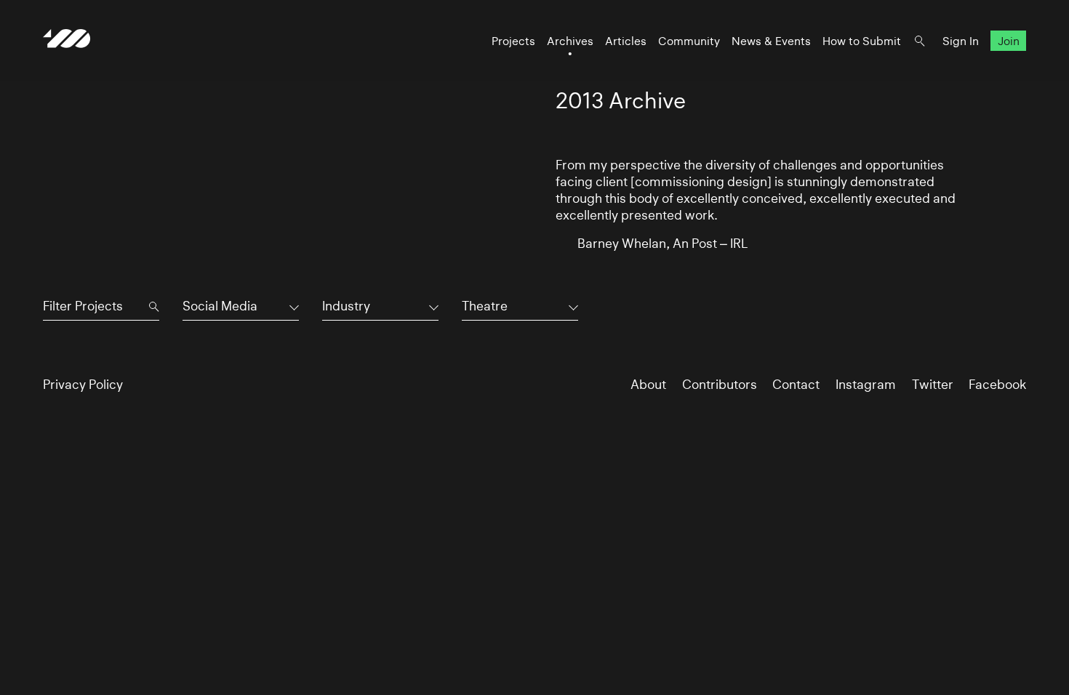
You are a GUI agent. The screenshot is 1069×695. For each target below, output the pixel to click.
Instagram (866, 384)
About (648, 384)
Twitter (932, 384)
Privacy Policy (83, 384)
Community (689, 41)
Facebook (997, 384)
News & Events (771, 41)
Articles (625, 41)
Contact (796, 384)
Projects (513, 41)
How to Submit (861, 41)
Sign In (960, 41)
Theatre (485, 306)
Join (1009, 41)
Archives (570, 41)
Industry (346, 306)
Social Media (220, 306)
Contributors (719, 384)
